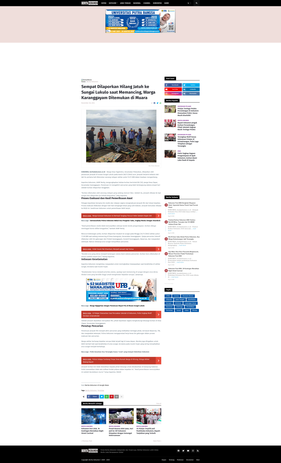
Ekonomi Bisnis (188, 296)
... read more (181, 245)
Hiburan (169, 299)
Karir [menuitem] (166, 3)
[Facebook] (154, 103)
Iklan (198, 460)
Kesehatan (192, 299)
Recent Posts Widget (169, 283)
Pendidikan (190, 307)
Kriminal (178, 303)
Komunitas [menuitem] (157, 3)
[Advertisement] (140, 36)
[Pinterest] (111, 396)
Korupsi (168, 303)
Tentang (171, 460)
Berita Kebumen (92, 82)
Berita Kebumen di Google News (97, 385)
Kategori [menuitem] (112, 3)
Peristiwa (101, 390)
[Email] (116, 396)
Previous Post (87, 441)
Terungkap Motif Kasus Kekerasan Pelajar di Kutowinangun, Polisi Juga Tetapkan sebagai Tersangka (188, 141)
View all (158, 403)
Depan (164, 460)
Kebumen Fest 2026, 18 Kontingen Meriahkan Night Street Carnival (92, 431)
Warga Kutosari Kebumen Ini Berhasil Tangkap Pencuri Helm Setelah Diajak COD (122, 216)
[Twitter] (157, 103)
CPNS (168, 296)
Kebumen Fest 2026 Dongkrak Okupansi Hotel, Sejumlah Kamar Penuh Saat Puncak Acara (183, 205)
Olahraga (179, 307)
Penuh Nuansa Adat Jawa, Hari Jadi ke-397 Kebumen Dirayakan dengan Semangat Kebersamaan (121, 432)
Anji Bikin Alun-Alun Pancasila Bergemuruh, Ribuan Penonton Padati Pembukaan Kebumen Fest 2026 (183, 254)
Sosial (179, 310)
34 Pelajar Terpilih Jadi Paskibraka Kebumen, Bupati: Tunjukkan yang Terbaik (148, 431)
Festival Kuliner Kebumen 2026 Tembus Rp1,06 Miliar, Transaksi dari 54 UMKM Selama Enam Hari (181, 222)
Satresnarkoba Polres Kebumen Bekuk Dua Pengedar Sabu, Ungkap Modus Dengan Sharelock (125, 221)
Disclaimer (190, 460)
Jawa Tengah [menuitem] (125, 3)
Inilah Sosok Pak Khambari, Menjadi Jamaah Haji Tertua (113, 249)
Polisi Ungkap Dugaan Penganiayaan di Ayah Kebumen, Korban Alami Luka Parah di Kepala (187, 156)
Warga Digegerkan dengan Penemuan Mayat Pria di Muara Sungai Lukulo (117, 306)
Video (187, 310)
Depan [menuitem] (103, 3)
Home (83, 82)
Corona (176, 296)
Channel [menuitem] (146, 3)
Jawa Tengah (180, 299)
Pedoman (180, 460)
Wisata (194, 310)
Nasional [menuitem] (137, 3)
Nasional (169, 307)
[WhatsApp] (160, 103)
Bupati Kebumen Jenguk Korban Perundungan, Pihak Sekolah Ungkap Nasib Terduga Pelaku (187, 126)
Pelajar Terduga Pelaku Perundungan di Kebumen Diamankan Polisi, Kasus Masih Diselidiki (188, 112)
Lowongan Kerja (190, 303)
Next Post (156, 441)
